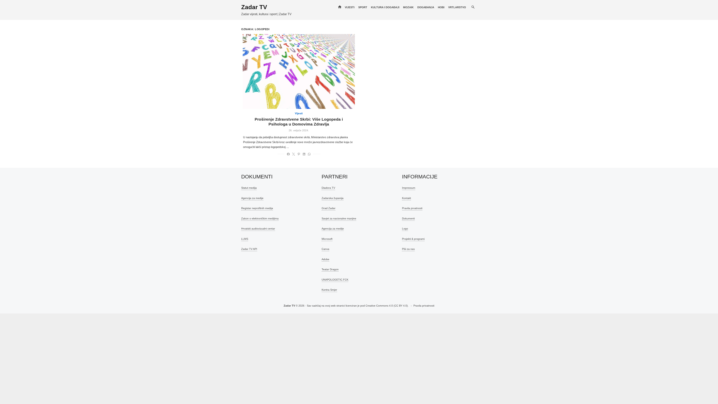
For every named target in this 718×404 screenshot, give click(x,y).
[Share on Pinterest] (298, 154)
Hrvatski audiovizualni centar (258, 228)
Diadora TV (328, 187)
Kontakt (406, 198)
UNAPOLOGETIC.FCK (335, 279)
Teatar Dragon (330, 269)
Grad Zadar (328, 208)
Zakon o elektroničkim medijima (260, 218)
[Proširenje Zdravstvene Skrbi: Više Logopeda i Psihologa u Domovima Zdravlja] (299, 71)
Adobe (325, 259)
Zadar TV (254, 7)
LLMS (244, 238)
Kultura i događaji (385, 7)
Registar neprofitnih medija (257, 208)
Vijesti (350, 7)
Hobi (441, 7)
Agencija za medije (252, 198)
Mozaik (408, 7)
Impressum (408, 187)
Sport (362, 7)
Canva (325, 248)
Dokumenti (408, 218)
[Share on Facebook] (288, 154)
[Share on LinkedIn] (304, 154)
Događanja (425, 7)
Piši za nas (408, 248)
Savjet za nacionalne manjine (339, 218)
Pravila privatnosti (423, 305)
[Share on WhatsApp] (309, 154)
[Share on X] (293, 154)
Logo (405, 228)
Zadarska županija (332, 198)
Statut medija (249, 187)
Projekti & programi (413, 238)
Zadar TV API (249, 248)
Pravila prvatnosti (412, 208)
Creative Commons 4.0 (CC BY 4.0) (387, 305)
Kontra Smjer (329, 289)
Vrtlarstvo (457, 7)
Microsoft (327, 238)
